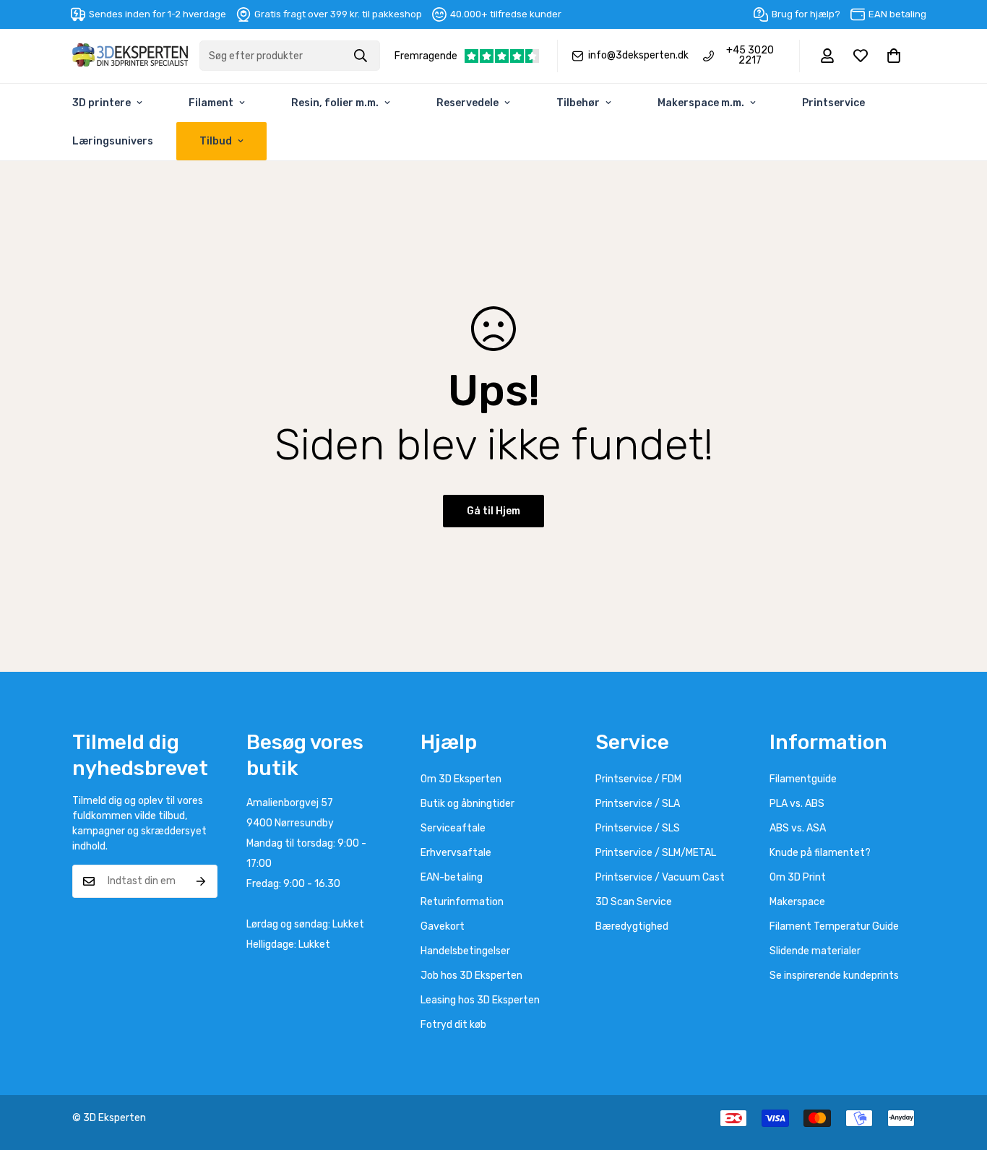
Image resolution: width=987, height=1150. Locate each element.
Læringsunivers (112, 141)
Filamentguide (803, 779)
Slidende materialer (815, 951)
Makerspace (797, 902)
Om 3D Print (798, 877)
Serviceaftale (453, 828)
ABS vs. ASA (798, 828)
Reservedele (467, 103)
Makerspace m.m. (701, 103)
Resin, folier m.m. (335, 103)
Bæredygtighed (631, 926)
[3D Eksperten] (130, 56)
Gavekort (443, 926)
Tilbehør (578, 103)
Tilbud (215, 141)
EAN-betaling (452, 877)
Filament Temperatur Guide (834, 926)
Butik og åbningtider (467, 803)
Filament (211, 103)
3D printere (101, 103)
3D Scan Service (633, 902)
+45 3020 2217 (750, 56)
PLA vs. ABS (797, 803)
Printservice (833, 103)
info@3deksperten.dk (638, 56)
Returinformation (462, 902)
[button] (893, 55)
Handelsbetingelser (465, 951)
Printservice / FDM (638, 779)
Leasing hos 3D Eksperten (480, 1000)
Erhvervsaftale (456, 853)
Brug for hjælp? (806, 14)
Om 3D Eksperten (461, 779)
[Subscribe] (201, 881)
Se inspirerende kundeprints (834, 975)
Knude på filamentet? (820, 853)
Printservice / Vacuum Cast (660, 877)
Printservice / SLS (637, 828)
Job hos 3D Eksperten (471, 975)
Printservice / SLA (637, 803)
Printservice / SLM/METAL (655, 853)
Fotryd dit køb (453, 1025)
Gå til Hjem (493, 511)
